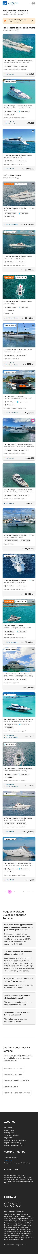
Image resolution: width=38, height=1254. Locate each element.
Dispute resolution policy (12, 1143)
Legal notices (8, 1138)
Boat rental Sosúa (11, 1087)
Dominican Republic (21, 13)
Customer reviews (10, 1157)
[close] (32, 21)
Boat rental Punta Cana (13, 1075)
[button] (20, 151)
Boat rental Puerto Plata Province (17, 1093)
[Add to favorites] (33, 131)
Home (4, 13)
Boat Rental (10, 13)
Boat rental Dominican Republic (16, 1081)
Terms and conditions (11, 1135)
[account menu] (33, 3)
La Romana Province (9, 14)
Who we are (8, 1128)
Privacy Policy (9, 1130)
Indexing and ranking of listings (15, 1140)
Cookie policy (9, 1133)
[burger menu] (29, 3)
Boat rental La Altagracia (13, 1069)
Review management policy (13, 1145)
